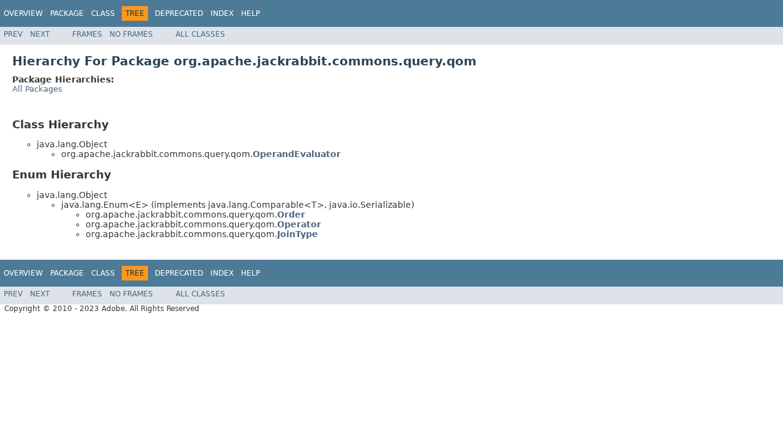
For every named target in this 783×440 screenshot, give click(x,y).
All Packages (37, 89)
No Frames (131, 34)
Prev (13, 34)
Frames (87, 34)
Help (250, 13)
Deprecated (179, 13)
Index (222, 13)
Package (67, 13)
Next (40, 34)
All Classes (200, 34)
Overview (23, 13)
